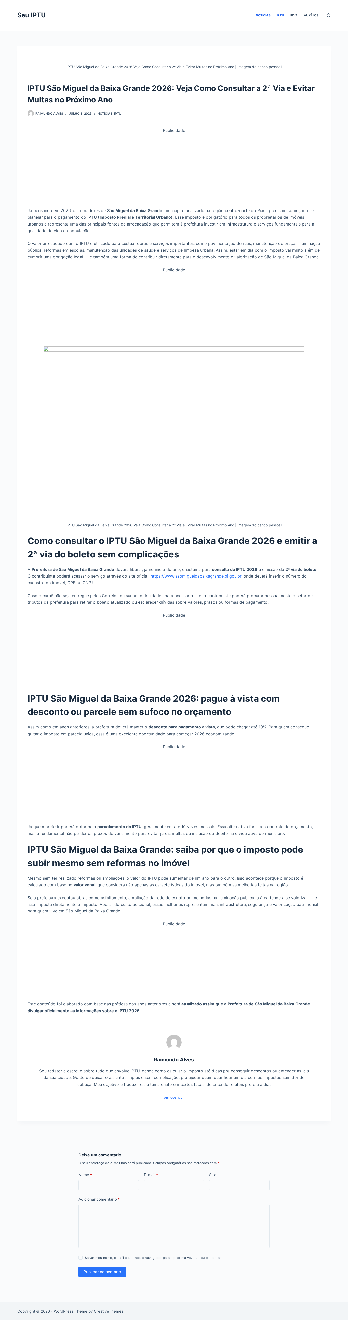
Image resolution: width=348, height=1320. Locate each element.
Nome (85, 1174)
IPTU (280, 15)
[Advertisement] (174, 169)
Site (212, 1174)
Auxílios (311, 15)
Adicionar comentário (99, 1199)
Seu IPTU (31, 15)
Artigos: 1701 (174, 1097)
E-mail (151, 1174)
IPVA (294, 15)
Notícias (263, 15)
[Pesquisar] (329, 15)
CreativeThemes (109, 1311)
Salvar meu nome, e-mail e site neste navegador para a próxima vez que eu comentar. (153, 1258)
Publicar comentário (102, 1271)
